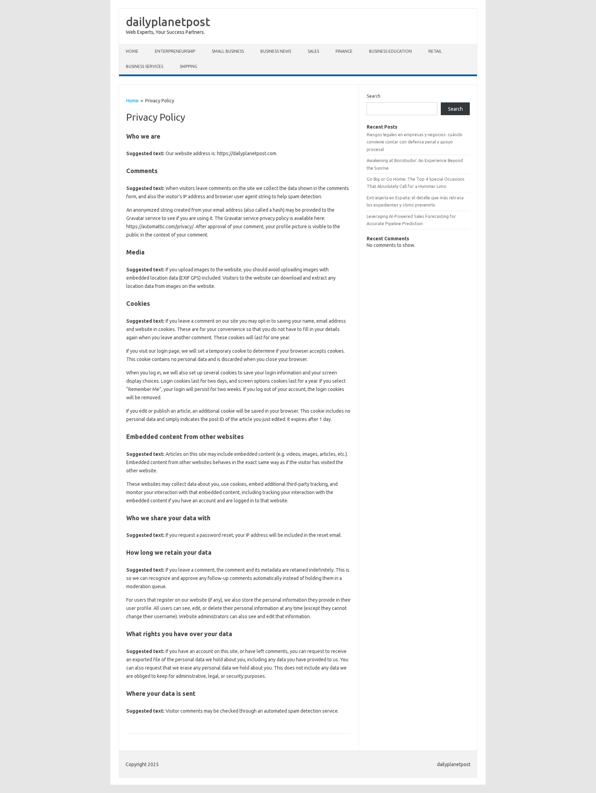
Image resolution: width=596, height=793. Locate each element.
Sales (313, 51)
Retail (435, 51)
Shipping (188, 66)
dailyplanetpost (168, 21)
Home (132, 51)
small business (228, 51)
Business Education (390, 51)
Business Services (144, 66)
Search (373, 95)
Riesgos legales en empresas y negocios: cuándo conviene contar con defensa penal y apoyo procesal (415, 142)
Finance (344, 51)
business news (275, 51)
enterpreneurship (175, 51)
